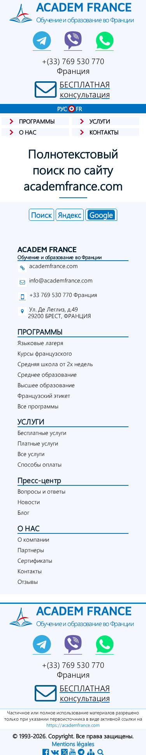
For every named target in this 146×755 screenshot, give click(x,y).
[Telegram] (42, 41)
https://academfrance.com (73, 725)
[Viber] (73, 41)
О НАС (29, 528)
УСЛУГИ (31, 421)
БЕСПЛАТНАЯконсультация (85, 89)
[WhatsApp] (104, 41)
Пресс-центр (39, 480)
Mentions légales (73, 744)
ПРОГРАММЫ (40, 331)
